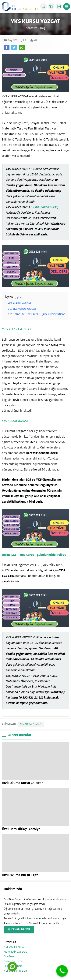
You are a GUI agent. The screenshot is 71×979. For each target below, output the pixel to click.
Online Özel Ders (13, 961)
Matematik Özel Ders (15, 952)
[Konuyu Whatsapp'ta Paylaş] (22, 47)
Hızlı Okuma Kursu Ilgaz (20, 875)
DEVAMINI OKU (20, 929)
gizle (19, 297)
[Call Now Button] (62, 971)
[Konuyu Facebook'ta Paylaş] (6, 47)
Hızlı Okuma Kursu (45, 207)
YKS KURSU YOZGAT (16, 329)
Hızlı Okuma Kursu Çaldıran (22, 783)
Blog (42, 28)
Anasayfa (31, 28)
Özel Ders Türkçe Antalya (21, 829)
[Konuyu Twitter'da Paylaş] (14, 47)
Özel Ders (9, 956)
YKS (15, 40)
